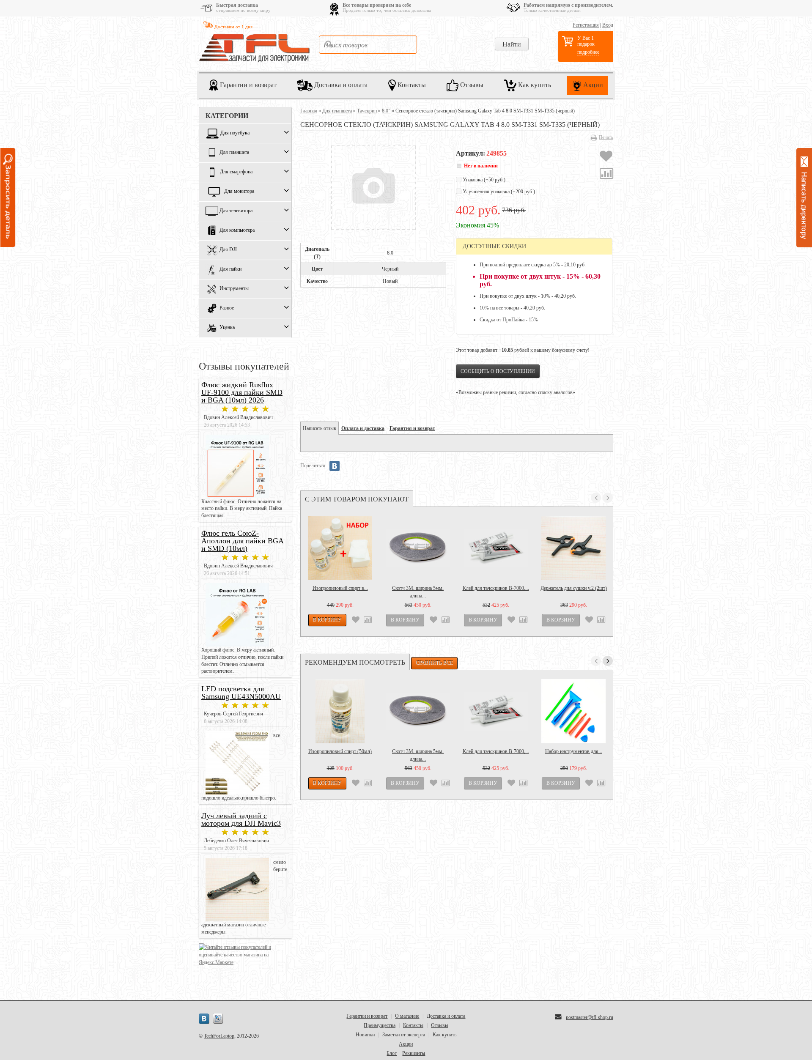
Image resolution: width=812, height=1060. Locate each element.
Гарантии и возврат (247, 84)
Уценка (227, 328)
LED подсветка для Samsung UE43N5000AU (241, 693)
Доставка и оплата (340, 84)
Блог (392, 1053)
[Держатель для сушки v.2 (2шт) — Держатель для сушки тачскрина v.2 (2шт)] (573, 548)
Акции (592, 84)
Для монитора (239, 191)
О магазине (407, 1016)
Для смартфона (236, 172)
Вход (607, 25)
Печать (606, 137)
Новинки (365, 1035)
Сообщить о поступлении (498, 371)
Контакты (411, 84)
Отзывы (470, 84)
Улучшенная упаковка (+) (498, 191)
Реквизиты (413, 1053)
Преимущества (379, 1025)
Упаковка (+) (483, 180)
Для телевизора (235, 211)
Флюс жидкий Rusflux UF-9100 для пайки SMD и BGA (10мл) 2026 (242, 392)
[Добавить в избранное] (606, 157)
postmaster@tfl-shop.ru (589, 1017)
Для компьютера (237, 230)
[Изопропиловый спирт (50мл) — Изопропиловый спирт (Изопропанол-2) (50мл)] (340, 711)
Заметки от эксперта (403, 1035)
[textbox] (368, 45)
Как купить (533, 84)
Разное (226, 308)
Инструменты (234, 289)
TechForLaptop (219, 1036)
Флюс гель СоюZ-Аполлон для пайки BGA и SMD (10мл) (242, 541)
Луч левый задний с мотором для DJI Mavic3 (241, 819)
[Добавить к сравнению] (606, 174)
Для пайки (230, 269)
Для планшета (234, 153)
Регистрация (586, 25)
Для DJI (228, 250)
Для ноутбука (235, 133)
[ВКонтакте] (334, 466)
